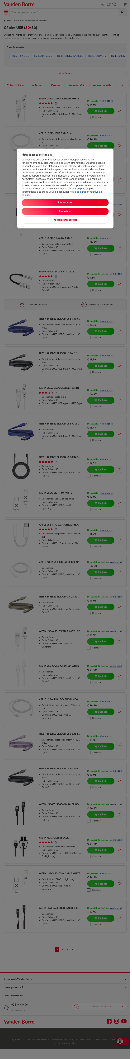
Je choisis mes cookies (65, 220)
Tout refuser (65, 211)
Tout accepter (65, 202)
